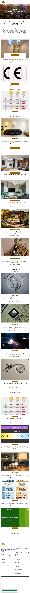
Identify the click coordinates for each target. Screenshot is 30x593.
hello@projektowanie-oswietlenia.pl (6, 555)
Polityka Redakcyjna (25, 577)
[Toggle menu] (28, 1)
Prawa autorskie (8, 577)
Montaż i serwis (15, 295)
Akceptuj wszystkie (9, 590)
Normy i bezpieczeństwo (18, 573)
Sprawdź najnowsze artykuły (15, 147)
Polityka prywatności (12, 577)
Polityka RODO (20, 577)
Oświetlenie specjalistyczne (18, 569)
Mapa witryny (14, 579)
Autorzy (2, 557)
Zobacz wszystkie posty (15, 271)
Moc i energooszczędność (18, 559)
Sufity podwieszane (17, 572)
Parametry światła (15, 9)
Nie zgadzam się (9, 588)
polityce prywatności (12, 586)
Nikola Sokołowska (3, 562)
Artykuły (16, 542)
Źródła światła (15, 416)
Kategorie (17, 557)
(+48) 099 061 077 (4, 554)
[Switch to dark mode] (26, 2)
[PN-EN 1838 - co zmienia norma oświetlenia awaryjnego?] (15, 49)
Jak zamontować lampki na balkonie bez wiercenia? (21, 548)
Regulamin (3, 577)
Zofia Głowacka (3, 559)
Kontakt (17, 577)
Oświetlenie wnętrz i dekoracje (15, 200)
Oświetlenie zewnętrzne (18, 562)
